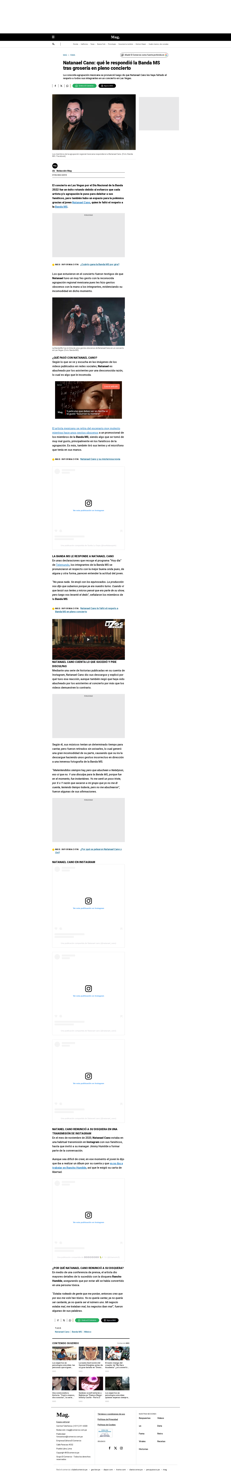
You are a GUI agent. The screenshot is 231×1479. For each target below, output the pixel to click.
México (87, 1332)
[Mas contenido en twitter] (115, 1448)
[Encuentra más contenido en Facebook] (55, 85)
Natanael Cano (62, 1332)
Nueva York (101, 44)
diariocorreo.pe (136, 1470)
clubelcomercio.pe (79, 1470)
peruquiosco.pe (153, 1470)
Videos (160, 1418)
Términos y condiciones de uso (111, 1414)
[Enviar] (53, 44)
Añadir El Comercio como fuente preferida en (144, 55)
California (84, 44)
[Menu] (54, 37)
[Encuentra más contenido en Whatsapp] (67, 85)
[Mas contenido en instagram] (121, 1448)
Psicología (112, 44)
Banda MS (77, 1332)
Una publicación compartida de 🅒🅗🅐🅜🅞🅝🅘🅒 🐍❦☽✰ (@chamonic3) (88, 1257)
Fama (141, 1433)
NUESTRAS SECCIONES (147, 1414)
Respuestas (145, 1418)
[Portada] (62, 1419)
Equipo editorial (63, 1422)
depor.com (108, 1470)
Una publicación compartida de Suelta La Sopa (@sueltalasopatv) (88, 545)
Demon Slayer (141, 44)
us (140, 1426)
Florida (75, 44)
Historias (143, 1449)
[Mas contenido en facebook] (110, 1448)
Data (159, 1426)
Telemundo (63, 564)
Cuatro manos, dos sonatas (158, 44)
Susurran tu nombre (125, 44)
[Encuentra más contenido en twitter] (61, 85)
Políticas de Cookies (107, 1425)
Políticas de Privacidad (108, 1419)
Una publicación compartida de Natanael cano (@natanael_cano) (88, 943)
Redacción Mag (64, 171)
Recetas (161, 1441)
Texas (92, 44)
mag (165, 1470)
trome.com (121, 1470)
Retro (160, 1433)
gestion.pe (95, 1470)
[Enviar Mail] (54, 171)
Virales (142, 1441)
